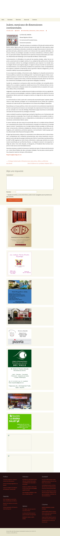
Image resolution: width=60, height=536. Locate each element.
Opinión (18, 30)
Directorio (18, 19)
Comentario (10, 175)
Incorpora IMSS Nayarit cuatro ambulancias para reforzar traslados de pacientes (49, 481)
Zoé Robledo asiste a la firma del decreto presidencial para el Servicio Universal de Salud (49, 486)
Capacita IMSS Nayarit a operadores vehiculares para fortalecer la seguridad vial (49, 513)
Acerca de (26, 19)
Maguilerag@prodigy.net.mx (13, 154)
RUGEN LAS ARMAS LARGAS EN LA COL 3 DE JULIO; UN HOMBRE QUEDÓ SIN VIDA (29, 488)
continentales (25, 30)
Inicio (3, 19)
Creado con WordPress (11, 533)
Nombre (8, 192)
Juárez (37, 30)
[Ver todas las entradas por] (46, 30)
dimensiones (32, 30)
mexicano (42, 30)
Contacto (34, 19)
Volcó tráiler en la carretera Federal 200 (41, 163)
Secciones (10, 19)
